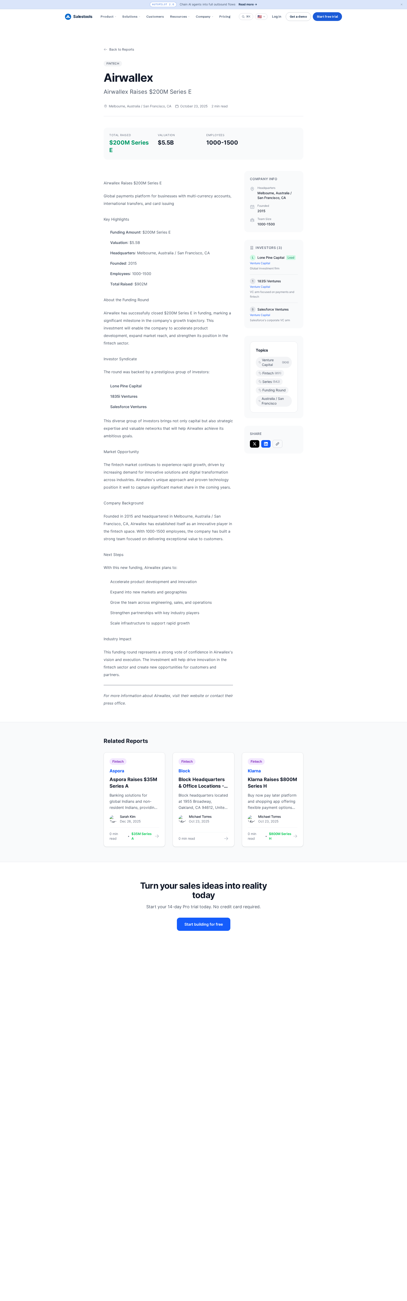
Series (271, 382)
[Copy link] (277, 444)
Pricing (225, 16)
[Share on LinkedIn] (266, 444)
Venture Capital (275, 362)
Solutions (130, 16)
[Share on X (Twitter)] (254, 444)
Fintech (271, 373)
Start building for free (203, 924)
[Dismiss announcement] (401, 4)
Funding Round (274, 390)
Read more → (248, 4)
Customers (155, 16)
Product (107, 16)
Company (203, 16)
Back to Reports (121, 49)
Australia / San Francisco (273, 401)
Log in (276, 16)
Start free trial (327, 16)
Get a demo (298, 16)
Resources (178, 16)
